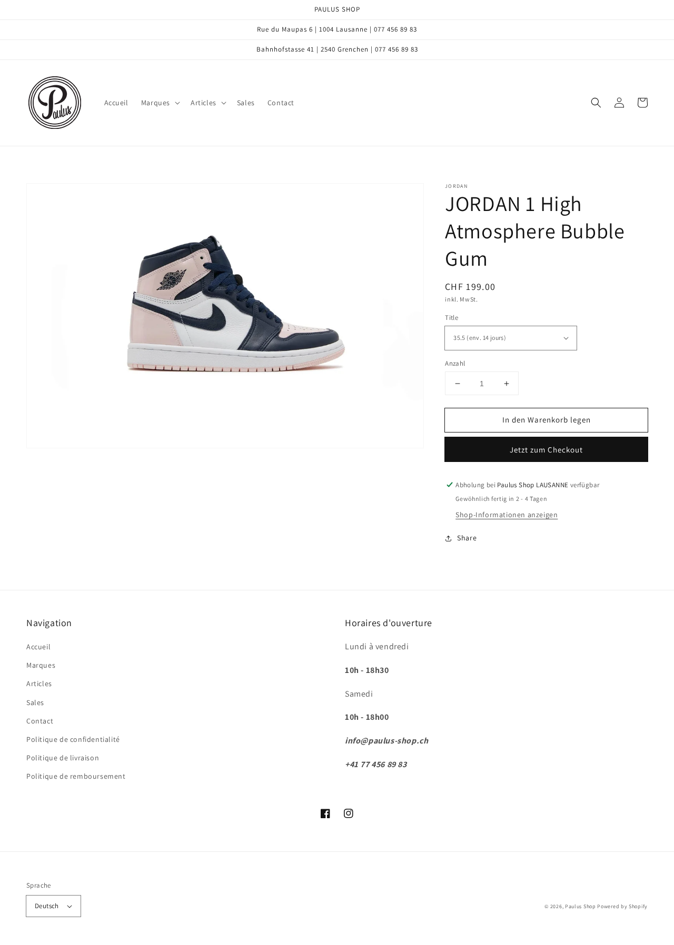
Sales (35, 702)
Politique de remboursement (76, 776)
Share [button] (467, 537)
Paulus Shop (580, 906)
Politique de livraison (62, 757)
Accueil (38, 646)
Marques (40, 665)
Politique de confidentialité (73, 739)
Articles (39, 683)
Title (451, 317)
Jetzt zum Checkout (546, 450)
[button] (159, 103)
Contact (39, 721)
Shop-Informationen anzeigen (506, 514)
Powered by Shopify (622, 906)
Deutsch (47, 905)
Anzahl (455, 363)
